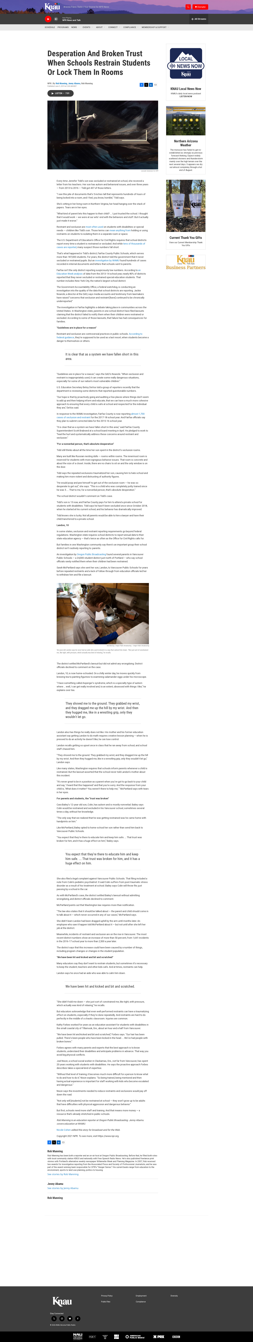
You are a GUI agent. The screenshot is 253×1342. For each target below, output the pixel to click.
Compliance (129, 27)
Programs (63, 27)
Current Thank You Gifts (186, 238)
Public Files (105, 1302)
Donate (201, 7)
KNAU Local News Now (186, 89)
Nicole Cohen (64, 1129)
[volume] (56, 19)
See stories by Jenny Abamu (62, 1188)
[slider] (60, 19)
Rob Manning (61, 83)
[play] (48, 19)
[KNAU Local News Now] (185, 63)
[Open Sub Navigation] (79, 27)
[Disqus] (126, 1251)
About (99, 27)
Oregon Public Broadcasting (91, 554)
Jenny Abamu (74, 83)
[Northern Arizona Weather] (185, 121)
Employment (141, 1296)
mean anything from (120, 230)
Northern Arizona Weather (186, 143)
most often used (94, 226)
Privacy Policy (107, 1296)
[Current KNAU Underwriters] (185, 262)
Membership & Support (154, 27)
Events (86, 27)
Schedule (50, 27)
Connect (113, 27)
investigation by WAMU (107, 260)
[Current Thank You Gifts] (185, 206)
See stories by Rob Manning (63, 1174)
